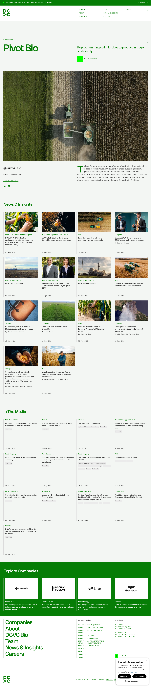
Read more (133, 672)
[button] (132, 681)
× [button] (146, 660)
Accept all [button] (124, 676)
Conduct (109, 679)
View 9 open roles (10, 180)
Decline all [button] (139, 676)
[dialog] (132, 671)
